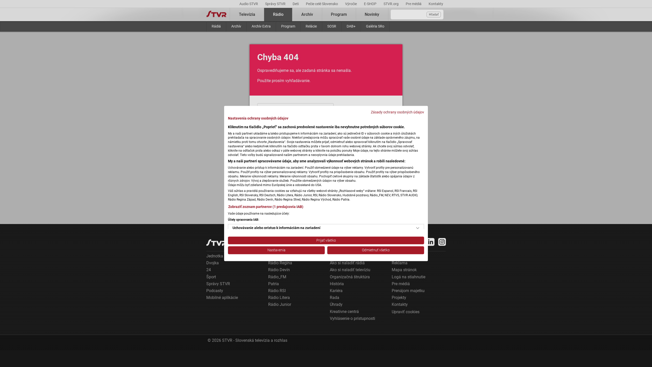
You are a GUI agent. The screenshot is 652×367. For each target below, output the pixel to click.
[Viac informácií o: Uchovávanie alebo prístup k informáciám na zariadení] (418, 228)
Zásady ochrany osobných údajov (397, 112)
